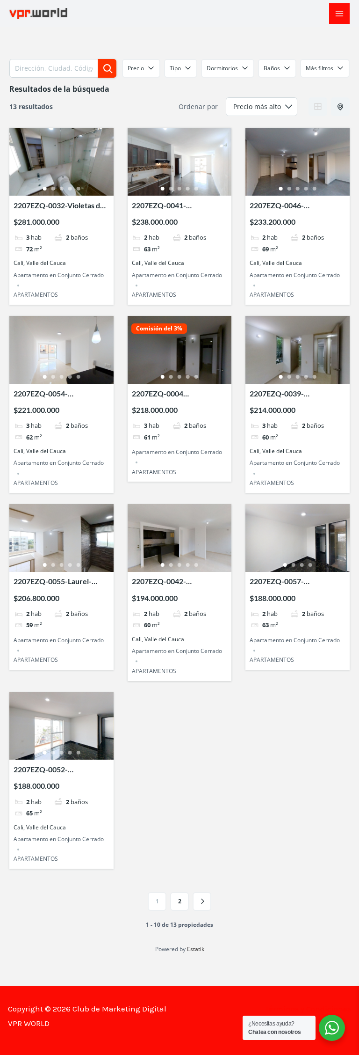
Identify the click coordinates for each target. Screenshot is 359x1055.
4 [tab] (70, 188)
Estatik (195, 949)
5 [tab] (78, 188)
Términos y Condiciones (308, 1008)
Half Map (340, 106)
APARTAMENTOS (36, 295)
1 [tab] (44, 188)
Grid (318, 106)
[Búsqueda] (107, 68)
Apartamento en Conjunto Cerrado (59, 275)
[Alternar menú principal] (339, 13)
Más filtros (319, 68)
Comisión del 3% (159, 328)
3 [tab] (61, 188)
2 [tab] (53, 188)
